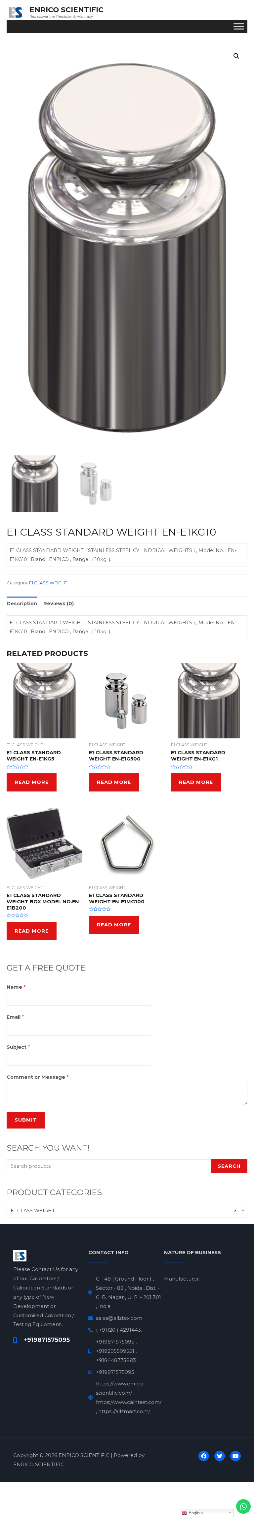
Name (16, 987)
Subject (18, 1047)
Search (229, 1166)
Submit (26, 1120)
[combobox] (127, 1211)
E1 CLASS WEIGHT (48, 582)
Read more (32, 782)
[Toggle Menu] (238, 26)
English (195, 1512)
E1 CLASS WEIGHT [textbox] (124, 1211)
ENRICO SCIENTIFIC (66, 9)
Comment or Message (37, 1077)
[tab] (22, 603)
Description (22, 603)
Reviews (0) (58, 603)
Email (15, 1017)
